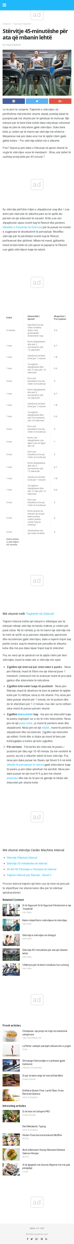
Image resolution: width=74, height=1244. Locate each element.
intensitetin (25, 714)
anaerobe (12, 778)
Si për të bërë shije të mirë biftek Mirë (42, 1075)
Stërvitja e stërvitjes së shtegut (39, 935)
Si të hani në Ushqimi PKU (36, 1111)
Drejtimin (7, 24)
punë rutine (26, 723)
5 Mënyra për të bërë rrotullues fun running (45, 965)
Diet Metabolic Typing (34, 1126)
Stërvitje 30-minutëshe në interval (27, 863)
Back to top (37, 1228)
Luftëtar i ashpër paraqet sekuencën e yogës (46, 1046)
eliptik (45, 727)
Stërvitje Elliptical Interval (22, 857)
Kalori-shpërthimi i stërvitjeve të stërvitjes (44, 920)
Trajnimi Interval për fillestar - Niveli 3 (29, 875)
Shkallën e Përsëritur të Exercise (22, 227)
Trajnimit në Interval (40, 614)
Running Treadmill (22, 24)
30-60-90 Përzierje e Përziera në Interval (31, 869)
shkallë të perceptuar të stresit (25, 764)
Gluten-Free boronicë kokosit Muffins (42, 1135)
